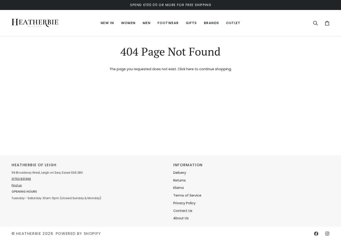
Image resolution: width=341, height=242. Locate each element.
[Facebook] (316, 234)
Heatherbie (28, 233)
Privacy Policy (184, 203)
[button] (128, 23)
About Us (181, 218)
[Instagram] (327, 234)
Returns (179, 180)
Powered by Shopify (78, 233)
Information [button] (188, 165)
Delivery (179, 172)
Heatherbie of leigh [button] (34, 165)
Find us (17, 185)
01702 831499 (21, 179)
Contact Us (182, 210)
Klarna (178, 187)
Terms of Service (187, 195)
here (190, 69)
